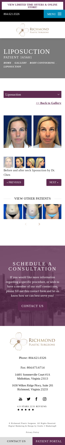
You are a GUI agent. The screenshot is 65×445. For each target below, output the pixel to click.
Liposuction (12, 66)
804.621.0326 (12, 14)
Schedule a (32, 266)
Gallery (21, 62)
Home (8, 62)
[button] (20, 399)
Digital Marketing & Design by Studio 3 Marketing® (32, 426)
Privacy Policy (32, 432)
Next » (53, 182)
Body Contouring (42, 62)
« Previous (14, 182)
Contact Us (32, 306)
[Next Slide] (37, 224)
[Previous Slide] (27, 224)
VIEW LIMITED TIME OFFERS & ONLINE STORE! (32, 6)
